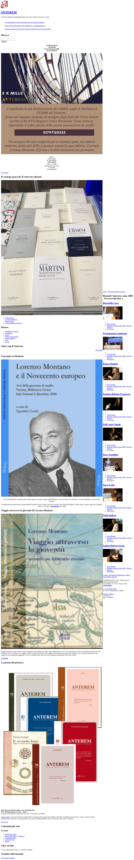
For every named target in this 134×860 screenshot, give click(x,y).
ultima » (127, 575)
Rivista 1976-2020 (10, 26)
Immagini (42, 26)
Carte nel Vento (32, 22)
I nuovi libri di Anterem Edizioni (26, 29)
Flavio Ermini (5, 817)
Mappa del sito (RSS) (11, 337)
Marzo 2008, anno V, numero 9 (14, 836)
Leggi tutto (4, 822)
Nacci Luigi (109, 485)
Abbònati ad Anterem (11, 331)
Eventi (7, 335)
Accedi (7, 342)
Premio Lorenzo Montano (19, 22)
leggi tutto (99, 350)
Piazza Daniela (110, 363)
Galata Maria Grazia (113, 545)
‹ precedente (111, 575)
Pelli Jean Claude (112, 424)
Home (105, 292)
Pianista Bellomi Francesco (116, 394)
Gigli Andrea (109, 515)
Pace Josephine (110, 454)
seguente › (122, 575)
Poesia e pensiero (33, 26)
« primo (105, 575)
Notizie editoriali (10, 338)
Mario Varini (112, 589)
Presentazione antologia (115, 333)
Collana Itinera (9, 318)
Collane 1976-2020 (22, 26)
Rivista (7, 841)
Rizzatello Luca (111, 303)
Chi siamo (8, 22)
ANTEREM (9, 12)
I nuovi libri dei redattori (43, 29)
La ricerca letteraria (11, 319)
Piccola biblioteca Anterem (13, 323)
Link (6, 340)
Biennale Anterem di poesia (116, 292)
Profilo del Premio (10, 834)
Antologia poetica (10, 29)
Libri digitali (40, 22)
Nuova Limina (9, 321)
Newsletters (8, 333)
